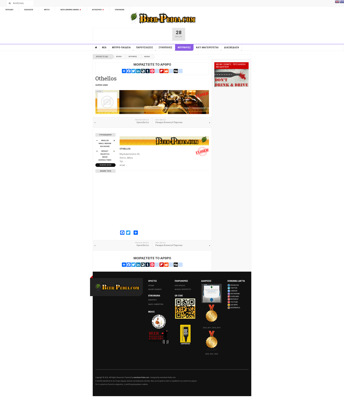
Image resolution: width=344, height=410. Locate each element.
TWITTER (234, 288)
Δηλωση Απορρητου (183, 289)
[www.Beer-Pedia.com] (163, 18)
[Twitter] (133, 71)
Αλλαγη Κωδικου (155, 289)
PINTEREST (234, 299)
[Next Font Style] (114, 151)
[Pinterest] (152, 71)
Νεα (104, 47)
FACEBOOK (235, 285)
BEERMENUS (235, 308)
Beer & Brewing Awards (69, 10)
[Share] (124, 71)
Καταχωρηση (97, 10)
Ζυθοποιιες (165, 47)
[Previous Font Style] (96, 151)
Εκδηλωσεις (28, 10)
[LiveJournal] (143, 71)
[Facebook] (129, 71)
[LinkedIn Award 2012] (212, 293)
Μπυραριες (184, 47)
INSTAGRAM (235, 294)
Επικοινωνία (119, 10)
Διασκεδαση (231, 47)
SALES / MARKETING (155, 304)
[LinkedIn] (138, 71)
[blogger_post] (157, 71)
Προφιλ (151, 286)
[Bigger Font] (114, 140)
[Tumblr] (147, 71)
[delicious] (171, 71)
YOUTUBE (234, 302)
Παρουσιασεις (144, 47)
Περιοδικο (9, 10)
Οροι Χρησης (180, 286)
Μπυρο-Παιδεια (121, 47)
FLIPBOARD (235, 296)
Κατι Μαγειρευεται (207, 47)
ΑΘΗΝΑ (147, 57)
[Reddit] (166, 71)
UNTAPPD (234, 305)
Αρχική (119, 57)
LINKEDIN (234, 291)
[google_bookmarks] (180, 71)
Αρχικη (96, 47)
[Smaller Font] (96, 140)
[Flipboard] (162, 71)
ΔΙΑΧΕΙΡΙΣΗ (152, 300)
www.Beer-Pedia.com (141, 377)
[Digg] (176, 71)
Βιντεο (47, 10)
